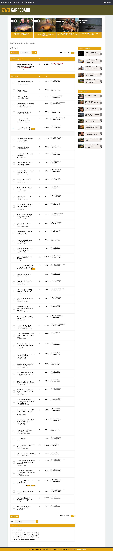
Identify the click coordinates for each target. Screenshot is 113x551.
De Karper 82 (21, 438)
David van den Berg (59, 490)
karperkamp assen (23, 147)
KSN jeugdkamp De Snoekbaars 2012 (23, 507)
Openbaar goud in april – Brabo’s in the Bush (21, 33)
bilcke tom (22, 157)
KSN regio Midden (23, 97)
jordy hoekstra (24, 148)
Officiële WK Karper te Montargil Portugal (24, 282)
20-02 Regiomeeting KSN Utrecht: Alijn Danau (25, 365)
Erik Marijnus (23, 394)
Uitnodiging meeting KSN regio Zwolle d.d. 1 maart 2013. (25, 335)
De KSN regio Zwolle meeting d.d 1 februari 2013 (26, 382)
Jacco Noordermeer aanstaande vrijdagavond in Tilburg (25, 345)
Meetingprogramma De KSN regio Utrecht (24, 163)
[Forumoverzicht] (16, 9)
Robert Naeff (57, 111)
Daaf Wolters (57, 479)
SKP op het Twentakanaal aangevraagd (25, 481)
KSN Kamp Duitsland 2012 (26, 491)
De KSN (14, 48)
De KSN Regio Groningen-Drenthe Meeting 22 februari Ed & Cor (26, 355)
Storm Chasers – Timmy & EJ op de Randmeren (90, 33)
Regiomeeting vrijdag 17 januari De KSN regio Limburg (25, 206)
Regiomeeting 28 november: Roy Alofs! (24, 119)
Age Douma (23, 375)
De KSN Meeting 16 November (23, 224)
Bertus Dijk (23, 359)
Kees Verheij (57, 186)
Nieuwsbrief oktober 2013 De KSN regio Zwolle (25, 249)
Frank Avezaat (24, 85)
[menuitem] (107, 2)
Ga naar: (12, 521)
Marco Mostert (57, 126)
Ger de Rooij (23, 492)
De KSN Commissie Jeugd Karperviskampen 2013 (26, 266)
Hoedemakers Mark (59, 288)
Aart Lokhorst (23, 484)
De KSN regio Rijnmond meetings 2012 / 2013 (25, 326)
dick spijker (23, 243)
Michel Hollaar (57, 89)
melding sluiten (81, 549)
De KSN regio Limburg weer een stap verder (24, 290)
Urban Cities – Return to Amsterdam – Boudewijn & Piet (68, 33)
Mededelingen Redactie (23, 69)
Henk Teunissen (24, 98)
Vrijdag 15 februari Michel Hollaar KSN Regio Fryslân (26, 373)
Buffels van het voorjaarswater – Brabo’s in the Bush (44, 34)
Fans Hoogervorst (25, 218)
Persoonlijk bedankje (24, 112)
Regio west (21, 90)
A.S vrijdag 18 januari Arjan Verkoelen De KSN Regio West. (26, 391)
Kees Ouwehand (24, 67)
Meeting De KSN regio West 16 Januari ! (24, 215)
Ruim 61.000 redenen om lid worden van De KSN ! (25, 171)
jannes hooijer (57, 169)
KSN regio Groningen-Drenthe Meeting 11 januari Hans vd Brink (26, 401)
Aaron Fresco (23, 91)
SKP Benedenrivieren (24, 127)
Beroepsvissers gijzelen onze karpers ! (25, 139)
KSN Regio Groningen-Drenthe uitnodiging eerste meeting (26, 472)
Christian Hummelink (25, 107)
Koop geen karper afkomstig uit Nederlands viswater (25, 308)
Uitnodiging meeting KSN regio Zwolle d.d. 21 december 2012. (25, 421)
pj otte (21, 260)
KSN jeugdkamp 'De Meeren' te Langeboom (25, 499)
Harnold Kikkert (58, 398)
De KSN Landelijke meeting (26, 454)
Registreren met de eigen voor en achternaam (26, 65)
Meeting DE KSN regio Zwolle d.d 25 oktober (24, 241)
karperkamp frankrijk (24, 274)
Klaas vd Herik (57, 256)
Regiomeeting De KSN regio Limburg (24, 232)
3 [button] (73, 52)
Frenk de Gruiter (58, 137)
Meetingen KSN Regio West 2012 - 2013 (24, 431)
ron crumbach (57, 178)
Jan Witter (56, 429)
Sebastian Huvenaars (59, 264)
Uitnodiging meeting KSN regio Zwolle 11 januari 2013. (25, 411)
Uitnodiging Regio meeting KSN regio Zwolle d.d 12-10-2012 (26, 462)
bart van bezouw (24, 404)
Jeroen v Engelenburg (26, 328)
